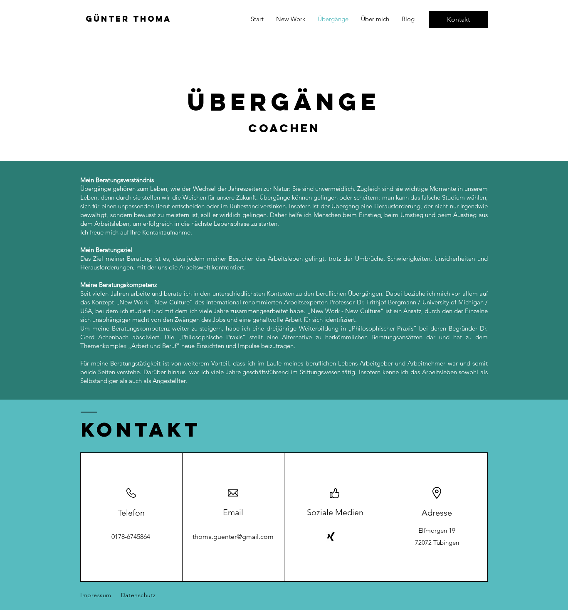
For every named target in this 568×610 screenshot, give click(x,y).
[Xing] (331, 536)
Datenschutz (138, 595)
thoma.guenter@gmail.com (233, 537)
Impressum (95, 595)
